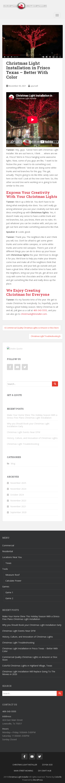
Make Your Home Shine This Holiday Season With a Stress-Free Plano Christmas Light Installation (32, 416)
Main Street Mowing (23, 770)
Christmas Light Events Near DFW (23, 432)
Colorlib (58, 777)
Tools (5, 568)
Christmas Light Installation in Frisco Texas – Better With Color (30, 650)
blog (13, 463)
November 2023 (18, 500)
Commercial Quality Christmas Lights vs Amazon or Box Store (29, 658)
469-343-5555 (40, 310)
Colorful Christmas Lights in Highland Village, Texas (27, 665)
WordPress (38, 780)
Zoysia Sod (47, 764)
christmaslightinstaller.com (34, 314)
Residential (7, 551)
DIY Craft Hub (44, 770)
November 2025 (18, 482)
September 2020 (18, 512)
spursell (34, 85)
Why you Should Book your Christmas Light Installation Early (28, 425)
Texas (8, 563)
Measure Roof (12, 574)
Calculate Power (13, 580)
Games (5, 586)
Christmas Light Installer (25, 764)
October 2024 (17, 494)
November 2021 (18, 506)
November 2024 (18, 488)
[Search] (55, 383)
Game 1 (9, 592)
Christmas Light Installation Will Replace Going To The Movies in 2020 (28, 673)
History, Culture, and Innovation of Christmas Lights (32, 438)
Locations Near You (12, 557)
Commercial (8, 545)
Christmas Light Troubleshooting (23, 443)
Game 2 (9, 598)
